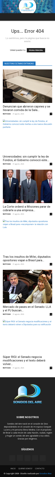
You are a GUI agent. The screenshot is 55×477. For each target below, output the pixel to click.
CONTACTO (39, 468)
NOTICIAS (7, 114)
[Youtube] (43, 458)
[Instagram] (20, 458)
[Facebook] (12, 458)
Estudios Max (45, 473)
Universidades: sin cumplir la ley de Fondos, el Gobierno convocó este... (26, 158)
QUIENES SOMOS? (25, 468)
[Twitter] (35, 458)
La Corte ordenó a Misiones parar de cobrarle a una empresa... (26, 208)
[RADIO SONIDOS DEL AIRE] (27, 6)
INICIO (13, 468)
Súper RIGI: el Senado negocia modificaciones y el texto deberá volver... (24, 360)
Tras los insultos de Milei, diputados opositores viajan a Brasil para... (27, 258)
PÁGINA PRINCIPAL (36, 50)
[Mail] (27, 458)
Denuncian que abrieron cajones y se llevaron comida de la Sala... (26, 108)
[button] (4, 17)
